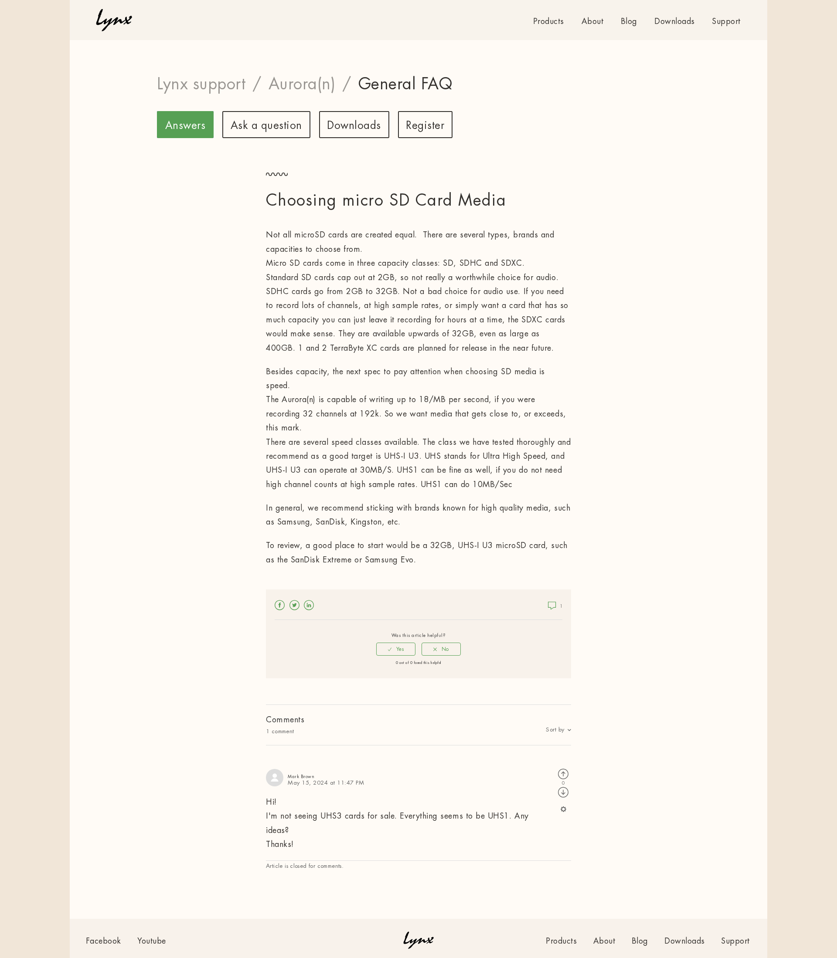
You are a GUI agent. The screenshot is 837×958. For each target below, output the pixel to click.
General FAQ (405, 84)
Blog (629, 21)
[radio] (395, 649)
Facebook (280, 605)
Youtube (151, 941)
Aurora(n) (302, 84)
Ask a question (266, 125)
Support (726, 21)
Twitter (294, 605)
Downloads (674, 21)
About (593, 21)
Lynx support (201, 84)
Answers (185, 125)
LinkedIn (309, 605)
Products (548, 21)
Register (425, 125)
